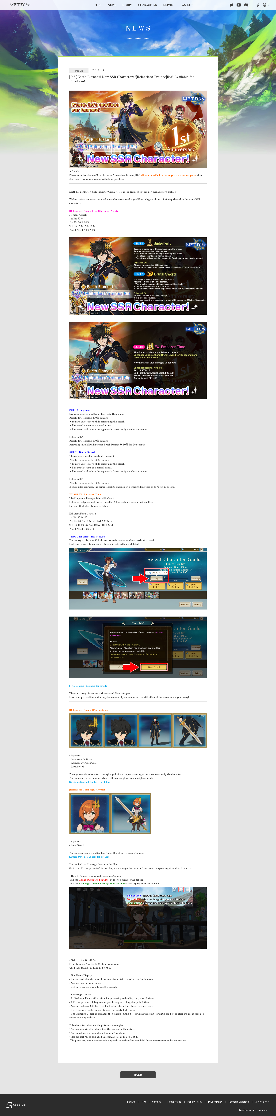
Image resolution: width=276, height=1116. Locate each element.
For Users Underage (239, 1102)
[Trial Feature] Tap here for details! (88, 685)
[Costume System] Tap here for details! (90, 781)
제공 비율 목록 (262, 1102)
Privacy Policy (215, 1102)
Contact (156, 1102)
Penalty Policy (195, 1102)
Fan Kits (131, 1102)
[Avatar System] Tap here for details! (89, 856)
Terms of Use (174, 1102)
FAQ (144, 1102)
